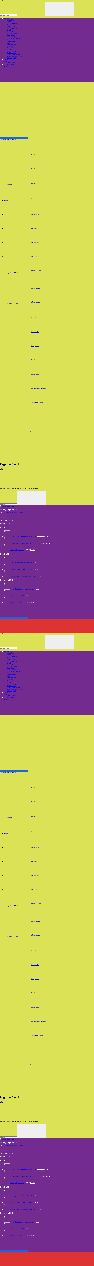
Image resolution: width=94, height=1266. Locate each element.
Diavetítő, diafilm (12, 28)
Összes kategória (8, 18)
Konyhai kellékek (12, 303)
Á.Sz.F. (6, 59)
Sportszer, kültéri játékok (14, 56)
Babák (9, 21)
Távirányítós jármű (16, 38)
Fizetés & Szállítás (9, 64)
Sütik (5, 61)
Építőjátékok (11, 26)
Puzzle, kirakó (11, 51)
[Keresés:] (8, 504)
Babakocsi (14, 23)
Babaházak (10, 20)
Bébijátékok (10, 25)
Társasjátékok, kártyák (13, 54)
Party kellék (10, 48)
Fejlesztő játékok (12, 33)
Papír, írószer (11, 46)
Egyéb (9, 30)
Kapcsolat (6, 66)
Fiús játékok (10, 35)
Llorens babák (11, 44)
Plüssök (9, 49)
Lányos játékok (11, 41)
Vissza (30, 446)
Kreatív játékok (11, 40)
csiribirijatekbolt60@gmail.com (14, 512)
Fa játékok (10, 31)
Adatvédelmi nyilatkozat (11, 63)
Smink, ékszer (11, 53)
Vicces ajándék (11, 58)
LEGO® (9, 43)
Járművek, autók (12, 36)
